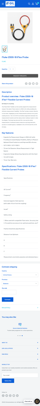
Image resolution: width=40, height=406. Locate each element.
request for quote (20, 76)
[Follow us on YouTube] (13, 395)
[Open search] (29, 4)
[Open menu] (3, 4)
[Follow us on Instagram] (10, 395)
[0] (36, 4)
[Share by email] (37, 83)
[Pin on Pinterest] (29, 83)
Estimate (8, 299)
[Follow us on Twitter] (6, 395)
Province (4, 279)
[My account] (33, 4)
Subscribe (8, 381)
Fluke (4, 61)
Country (4, 271)
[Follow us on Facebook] (3, 395)
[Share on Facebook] (26, 83)
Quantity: (5, 69)
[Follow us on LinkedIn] (17, 395)
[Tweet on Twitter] (33, 83)
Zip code (4, 288)
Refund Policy (6, 307)
